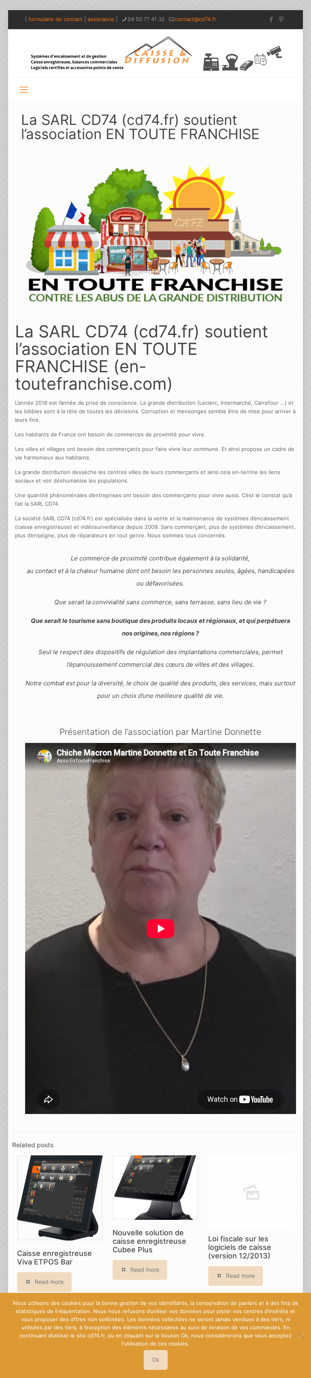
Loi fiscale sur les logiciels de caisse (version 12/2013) (239, 1247)
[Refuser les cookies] (301, 1335)
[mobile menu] (24, 89)
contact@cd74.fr (195, 19)
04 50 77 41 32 (146, 19)
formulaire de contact (55, 19)
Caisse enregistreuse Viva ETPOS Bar (54, 1257)
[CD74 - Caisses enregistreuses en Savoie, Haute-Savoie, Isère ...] (155, 53)
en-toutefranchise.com (91, 375)
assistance (100, 19)
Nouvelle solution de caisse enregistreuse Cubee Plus (149, 1241)
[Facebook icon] (271, 19)
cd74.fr (166, 331)
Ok (156, 1359)
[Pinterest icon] (281, 19)
